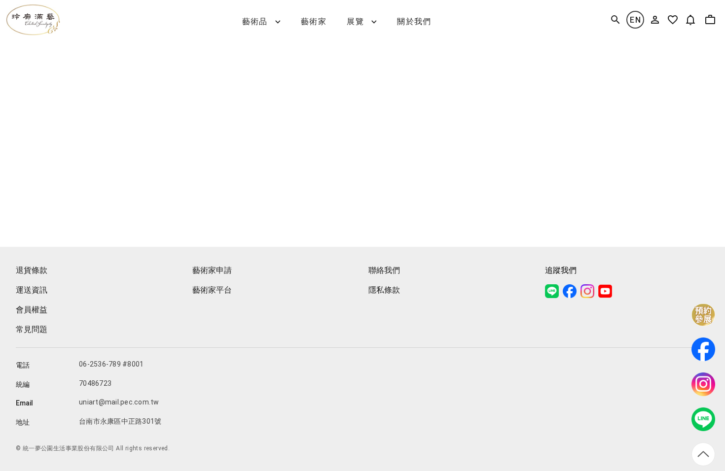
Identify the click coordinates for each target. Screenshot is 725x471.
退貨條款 (31, 270)
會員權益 (31, 309)
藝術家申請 (212, 270)
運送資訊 (31, 290)
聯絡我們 (384, 270)
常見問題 (31, 329)
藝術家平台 (212, 290)
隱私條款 (384, 290)
